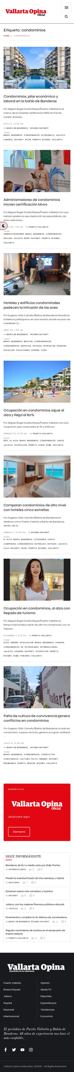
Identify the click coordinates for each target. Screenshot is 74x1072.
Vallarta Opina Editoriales (18, 1066)
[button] (19, 832)
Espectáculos (48, 1003)
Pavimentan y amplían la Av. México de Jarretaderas (36, 917)
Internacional (11, 1016)
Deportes (46, 996)
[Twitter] (14, 1050)
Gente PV (46, 989)
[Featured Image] (37, 68)
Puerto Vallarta (12, 983)
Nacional (9, 1009)
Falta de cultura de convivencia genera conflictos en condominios (37, 718)
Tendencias (47, 1009)
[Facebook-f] (6, 1050)
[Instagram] (31, 1050)
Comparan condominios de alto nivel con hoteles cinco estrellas (35, 507)
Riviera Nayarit (12, 989)
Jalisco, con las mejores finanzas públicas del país (35, 904)
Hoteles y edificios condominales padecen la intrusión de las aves (32, 305)
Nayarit (8, 1003)
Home (7, 36)
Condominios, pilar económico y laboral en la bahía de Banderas (31, 98)
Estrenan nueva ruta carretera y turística (29, 891)
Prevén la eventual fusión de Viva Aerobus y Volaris (35, 878)
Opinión (45, 983)
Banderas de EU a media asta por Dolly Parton (33, 865)
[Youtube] (22, 1050)
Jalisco (8, 996)
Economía (47, 1016)
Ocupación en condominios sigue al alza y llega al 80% (34, 412)
